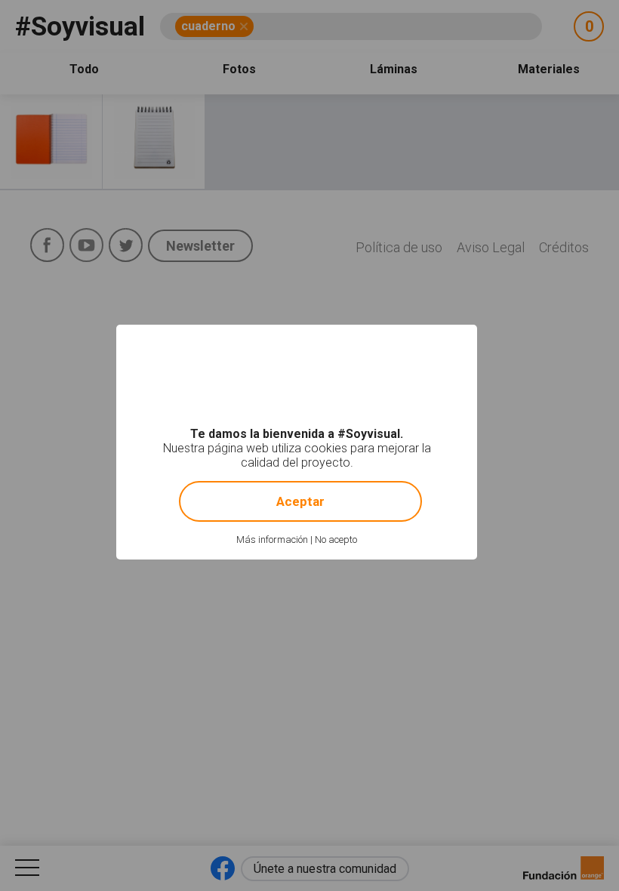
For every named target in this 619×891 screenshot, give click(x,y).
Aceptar (300, 501)
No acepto (336, 539)
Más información (272, 539)
